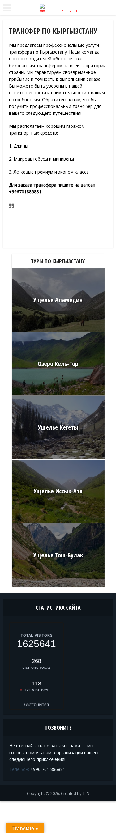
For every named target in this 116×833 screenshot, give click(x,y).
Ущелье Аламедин (58, 300)
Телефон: (19, 769)
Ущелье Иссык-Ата (58, 491)
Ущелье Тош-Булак (58, 555)
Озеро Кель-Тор (58, 363)
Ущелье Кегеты (58, 427)
